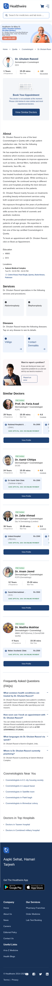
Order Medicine (33, 914)
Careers (7, 926)
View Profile (26, 440)
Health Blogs (9, 956)
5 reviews (43, 417)
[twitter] (40, 974)
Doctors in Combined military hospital (23, 830)
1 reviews (43, 529)
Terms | (6, 980)
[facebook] (33, 974)
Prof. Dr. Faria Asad (27, 403)
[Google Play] (13, 887)
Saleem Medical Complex (15, 268)
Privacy (15, 980)
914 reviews (44, 73)
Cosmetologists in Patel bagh (19, 797)
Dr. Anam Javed (24, 571)
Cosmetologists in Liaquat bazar (20, 786)
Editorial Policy (10, 932)
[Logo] (6, 850)
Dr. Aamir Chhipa (25, 459)
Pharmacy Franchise (35, 908)
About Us (7, 914)
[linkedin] (47, 974)
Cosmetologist (27, 49)
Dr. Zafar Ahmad (25, 515)
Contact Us (8, 938)
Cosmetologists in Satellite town (20, 791)
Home (5, 49)
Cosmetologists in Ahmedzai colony (22, 803)
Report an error (27, 379)
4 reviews (43, 473)
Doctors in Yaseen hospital (18, 824)
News (6, 920)
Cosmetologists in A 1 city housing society (24, 780)
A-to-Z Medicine (10, 950)
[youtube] (26, 974)
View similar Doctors (26, 112)
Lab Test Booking (34, 920)
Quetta (14, 49)
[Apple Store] (35, 887)
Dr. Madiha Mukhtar (27, 627)
